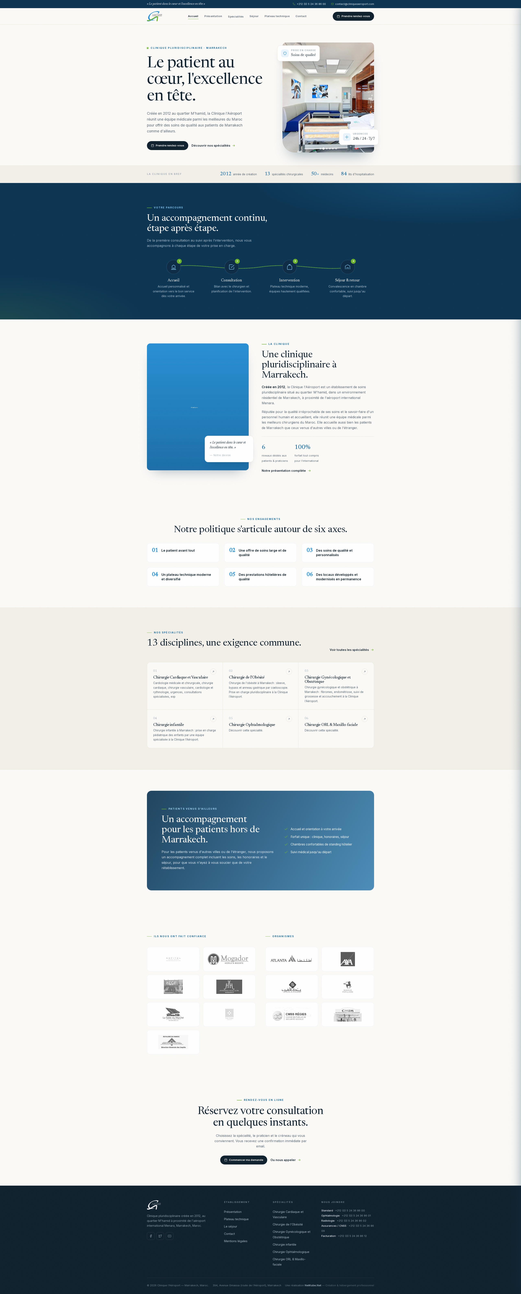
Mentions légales (235, 1241)
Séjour (254, 16)
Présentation (213, 16)
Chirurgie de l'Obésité (288, 1224)
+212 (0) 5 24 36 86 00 (311, 3)
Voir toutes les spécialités (349, 650)
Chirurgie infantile (284, 1244)
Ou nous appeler (283, 1160)
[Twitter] (160, 1236)
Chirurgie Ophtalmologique (291, 1252)
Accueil (193, 16)
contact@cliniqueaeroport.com (354, 3)
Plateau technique (277, 16)
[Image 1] (320, 148)
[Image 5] (333, 148)
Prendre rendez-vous (355, 16)
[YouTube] (169, 1236)
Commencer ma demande (246, 1159)
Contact (301, 16)
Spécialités (236, 16)
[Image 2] (323, 148)
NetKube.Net (313, 1285)
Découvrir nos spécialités (211, 145)
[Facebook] (151, 1236)
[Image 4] (330, 148)
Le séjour (230, 1226)
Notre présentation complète (284, 471)
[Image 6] (336, 148)
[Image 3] (327, 148)
